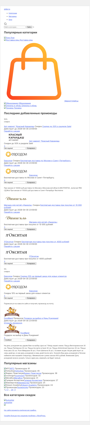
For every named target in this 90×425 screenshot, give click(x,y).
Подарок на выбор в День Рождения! (41, 318)
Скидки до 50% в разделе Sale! (56, 126)
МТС (12, 368)
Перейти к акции (12, 131)
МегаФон (18, 378)
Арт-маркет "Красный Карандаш (19, 126)
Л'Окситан (8, 241)
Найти (29, 27)
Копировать (31, 148)
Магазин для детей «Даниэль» (18, 205)
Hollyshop (19, 371)
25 (12, 390)
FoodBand (8, 318)
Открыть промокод (13, 323)
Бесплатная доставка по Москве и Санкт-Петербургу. (45, 160)
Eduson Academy (29, 385)
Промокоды (22, 387)
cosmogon (20, 375)
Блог (10, 20)
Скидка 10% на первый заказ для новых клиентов (43, 276)
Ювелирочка (23, 382)
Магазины (13, 16)
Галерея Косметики (33, 380)
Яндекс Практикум (32, 373)
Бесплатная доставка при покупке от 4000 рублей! (45, 241)
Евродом (8, 160)
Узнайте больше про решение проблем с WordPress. (25, 416)
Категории (13, 13)
